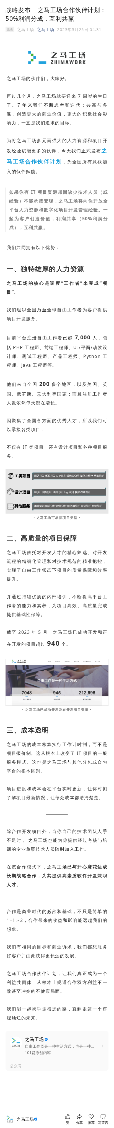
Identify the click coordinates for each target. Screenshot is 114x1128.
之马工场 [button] (45, 29)
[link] (28, 1119)
